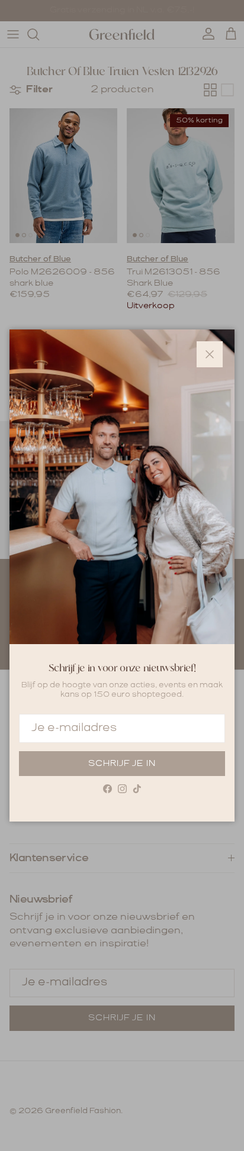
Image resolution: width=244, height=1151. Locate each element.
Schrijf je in (122, 763)
